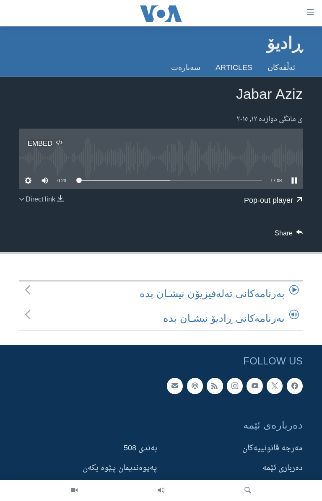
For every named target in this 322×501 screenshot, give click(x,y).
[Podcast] (195, 386)
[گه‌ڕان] (247, 490)
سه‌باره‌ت (185, 67)
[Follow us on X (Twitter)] (275, 386)
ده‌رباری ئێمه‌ (282, 468)
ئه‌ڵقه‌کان (281, 67)
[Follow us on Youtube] (254, 386)
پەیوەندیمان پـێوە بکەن (120, 468)
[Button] (289, 235)
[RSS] (215, 386)
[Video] (74, 490)
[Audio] (161, 490)
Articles (234, 67)
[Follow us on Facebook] (295, 386)
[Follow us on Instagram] (235, 386)
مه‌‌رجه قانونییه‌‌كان (272, 448)
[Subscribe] (175, 386)
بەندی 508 (140, 448)
